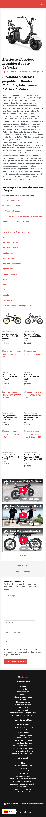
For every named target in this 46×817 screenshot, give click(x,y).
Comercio (23, 689)
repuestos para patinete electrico (23, 784)
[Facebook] (16, 812)
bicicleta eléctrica (23, 702)
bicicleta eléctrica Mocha (12, 264)
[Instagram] (25, 812)
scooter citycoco (23, 787)
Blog (23, 763)
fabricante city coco (23, 776)
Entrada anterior (23, 565)
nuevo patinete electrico (23, 735)
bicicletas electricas (10, 243)
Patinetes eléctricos (23, 725)
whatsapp (23, 768)
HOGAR (23, 555)
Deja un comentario (9, 72)
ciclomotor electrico (23, 789)
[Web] (19, 642)
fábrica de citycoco (23, 738)
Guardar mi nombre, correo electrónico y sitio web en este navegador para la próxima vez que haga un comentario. (22, 652)
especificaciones (8, 300)
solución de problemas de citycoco (15, 222)
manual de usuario (9, 274)
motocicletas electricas (11, 248)
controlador (7, 285)
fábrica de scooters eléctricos (23, 715)
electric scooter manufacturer (23, 771)
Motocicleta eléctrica (23, 705)
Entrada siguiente (23, 572)
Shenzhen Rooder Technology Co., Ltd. (17, 306)
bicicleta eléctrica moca (23, 740)
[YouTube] (30, 812)
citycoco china (8, 269)
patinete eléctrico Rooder (23, 697)
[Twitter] (21, 812)
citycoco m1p (23, 707)
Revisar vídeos (23, 733)
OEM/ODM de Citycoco (11, 211)
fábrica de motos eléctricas (23, 781)
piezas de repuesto (9, 258)
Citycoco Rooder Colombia (23, 727)
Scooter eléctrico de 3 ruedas (23, 754)
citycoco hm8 (23, 710)
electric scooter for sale (23, 766)
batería (5, 290)
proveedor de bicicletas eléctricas (23, 779)
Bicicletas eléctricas (23, 730)
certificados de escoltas (11, 227)
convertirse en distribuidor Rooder (15, 232)
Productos (23, 72)
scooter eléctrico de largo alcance (23, 713)
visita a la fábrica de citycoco (13, 206)
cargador (5, 295)
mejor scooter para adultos (23, 746)
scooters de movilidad (23, 792)
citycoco (5, 237)
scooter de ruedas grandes (23, 748)
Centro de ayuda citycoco (12, 200)
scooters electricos (9, 253)
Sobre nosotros (23, 692)
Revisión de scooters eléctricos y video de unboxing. (22, 216)
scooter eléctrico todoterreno (23, 751)
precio (4, 279)
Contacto (23, 694)
